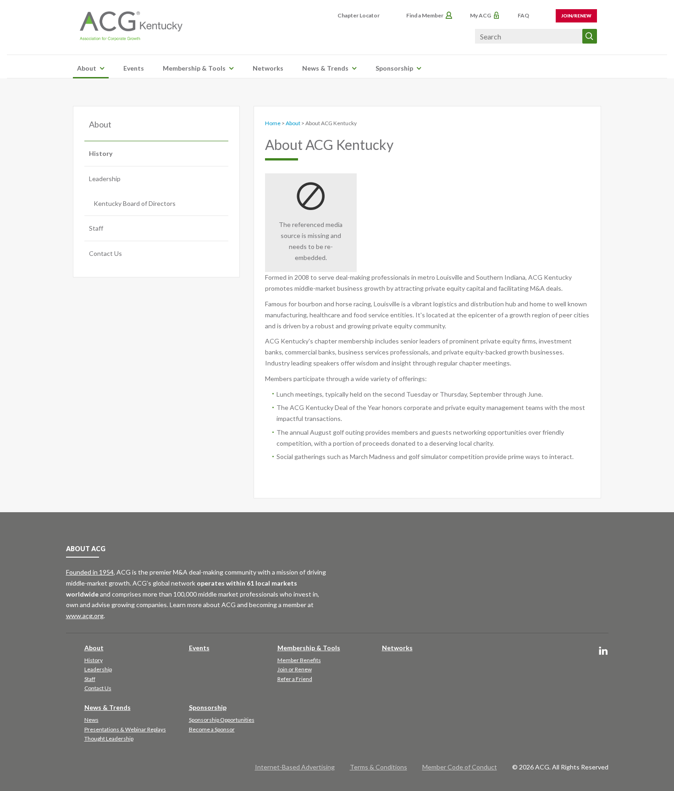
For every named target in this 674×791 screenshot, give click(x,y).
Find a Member (424, 15)
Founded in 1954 (90, 572)
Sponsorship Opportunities (221, 719)
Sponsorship (394, 68)
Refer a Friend (294, 678)
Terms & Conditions (378, 767)
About (86, 68)
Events (133, 68)
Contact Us (105, 253)
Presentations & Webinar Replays (125, 729)
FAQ (523, 15)
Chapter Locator (358, 15)
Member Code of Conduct (459, 767)
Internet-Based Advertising (295, 767)
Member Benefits (299, 660)
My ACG (480, 15)
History (100, 153)
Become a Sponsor (212, 729)
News (91, 719)
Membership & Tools (194, 68)
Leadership (105, 179)
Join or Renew (294, 669)
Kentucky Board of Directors (135, 203)
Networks (268, 68)
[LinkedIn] (603, 651)
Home (273, 123)
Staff (96, 228)
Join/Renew (576, 15)
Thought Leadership (108, 738)
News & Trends (325, 68)
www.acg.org (85, 616)
